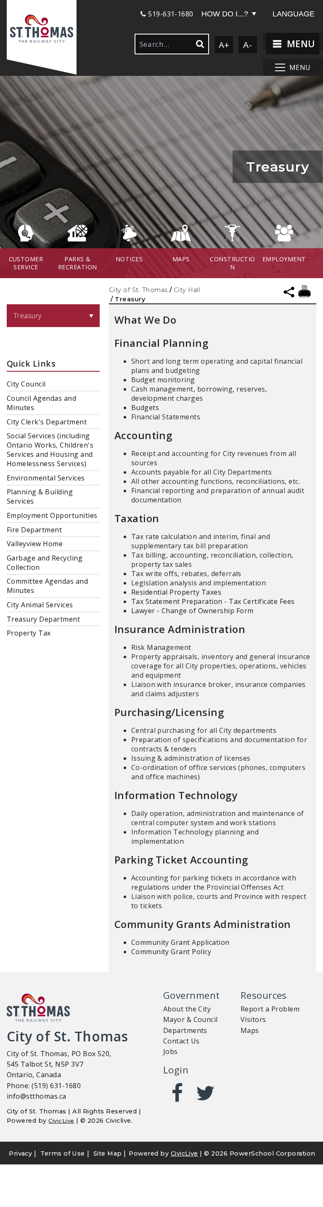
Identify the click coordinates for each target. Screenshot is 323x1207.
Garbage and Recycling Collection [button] (44, 562)
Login (175, 1069)
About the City (187, 1009)
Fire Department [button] (34, 529)
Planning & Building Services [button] (40, 496)
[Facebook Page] (177, 1093)
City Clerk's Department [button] (47, 421)
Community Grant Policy (171, 951)
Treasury (27, 315)
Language (294, 14)
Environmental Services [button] (46, 478)
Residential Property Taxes (176, 592)
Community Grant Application (180, 942)
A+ (224, 45)
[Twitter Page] (205, 1093)
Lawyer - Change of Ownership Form (192, 610)
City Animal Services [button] (40, 604)
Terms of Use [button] (62, 1153)
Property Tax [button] (29, 633)
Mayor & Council (190, 1019)
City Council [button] (26, 384)
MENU (299, 44)
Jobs (170, 1051)
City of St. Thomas (138, 290)
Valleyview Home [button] (35, 543)
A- (247, 45)
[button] (42, 29)
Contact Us (181, 1041)
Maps (250, 1030)
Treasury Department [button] (43, 619)
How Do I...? (224, 14)
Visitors (253, 1019)
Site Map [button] (107, 1153)
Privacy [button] (20, 1153)
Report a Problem (270, 1009)
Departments (185, 1030)
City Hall (187, 290)
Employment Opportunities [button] (52, 515)
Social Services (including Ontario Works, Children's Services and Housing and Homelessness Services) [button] (50, 449)
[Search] (199, 44)
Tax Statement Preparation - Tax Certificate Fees (213, 601)
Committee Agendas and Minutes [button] (47, 586)
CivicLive (61, 1120)
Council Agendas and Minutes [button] (41, 403)
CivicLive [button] (184, 1153)
